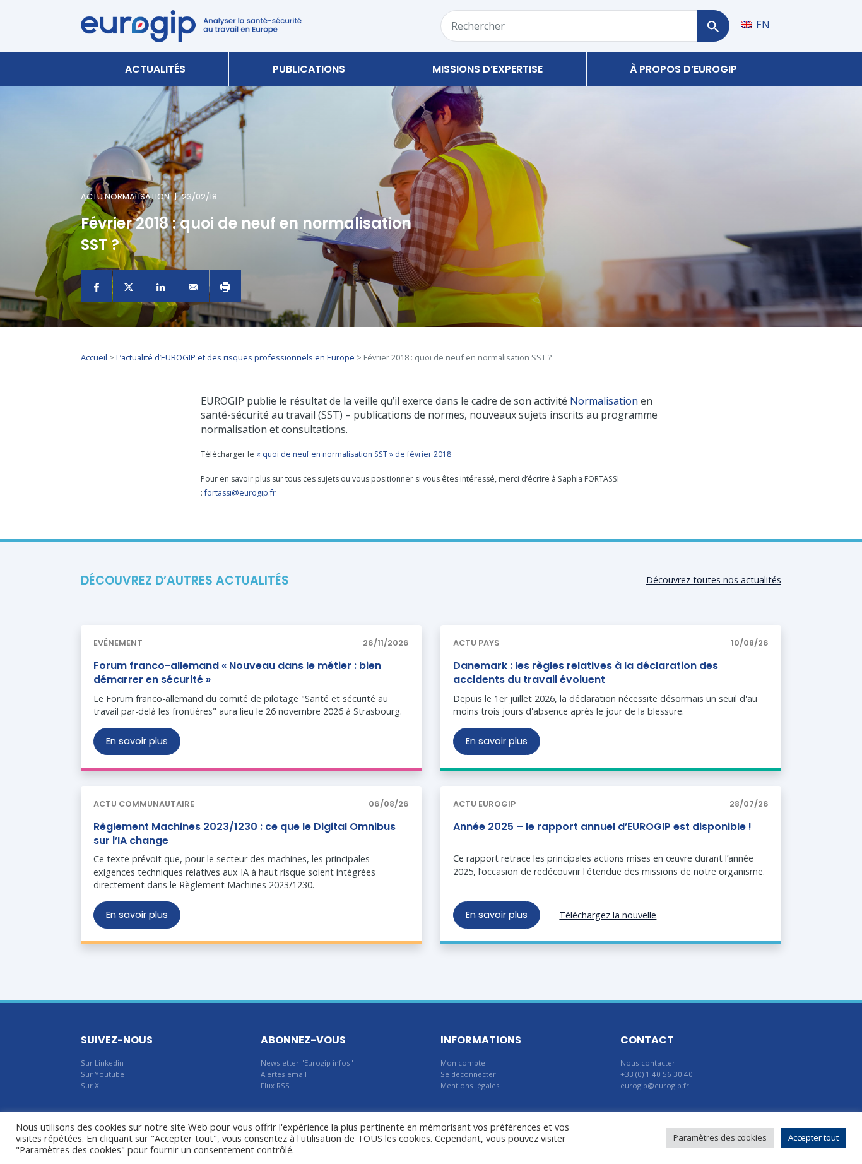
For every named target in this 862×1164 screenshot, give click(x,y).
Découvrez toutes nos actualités (713, 580)
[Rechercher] (713, 26)
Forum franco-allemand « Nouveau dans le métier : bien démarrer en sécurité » (237, 672)
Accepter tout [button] (813, 1137)
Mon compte (462, 1062)
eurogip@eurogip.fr (654, 1085)
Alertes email (284, 1074)
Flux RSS (275, 1085)
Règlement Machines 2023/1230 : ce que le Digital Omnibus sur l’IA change (244, 833)
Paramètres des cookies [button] (720, 1137)
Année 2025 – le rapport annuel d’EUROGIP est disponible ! (602, 826)
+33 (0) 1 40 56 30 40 (656, 1074)
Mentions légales (470, 1085)
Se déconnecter (468, 1074)
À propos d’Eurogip (683, 69)
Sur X (90, 1085)
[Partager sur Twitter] (129, 286)
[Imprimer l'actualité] (225, 286)
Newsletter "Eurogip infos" (307, 1062)
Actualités (155, 69)
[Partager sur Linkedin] (161, 286)
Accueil (94, 357)
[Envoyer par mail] (193, 286)
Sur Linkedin (102, 1062)
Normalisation (604, 401)
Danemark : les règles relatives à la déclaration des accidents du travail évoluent (585, 672)
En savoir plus (137, 741)
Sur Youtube (102, 1074)
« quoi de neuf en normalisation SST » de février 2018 (353, 454)
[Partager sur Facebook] (96, 286)
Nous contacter (647, 1062)
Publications (309, 69)
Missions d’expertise (487, 69)
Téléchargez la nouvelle (607, 915)
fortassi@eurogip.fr (240, 492)
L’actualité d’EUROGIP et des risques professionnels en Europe (235, 357)
